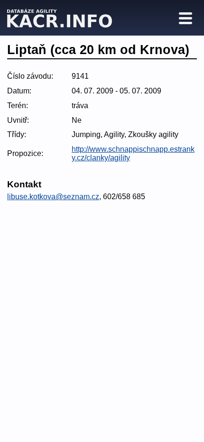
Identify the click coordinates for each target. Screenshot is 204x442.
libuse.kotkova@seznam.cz (53, 197)
